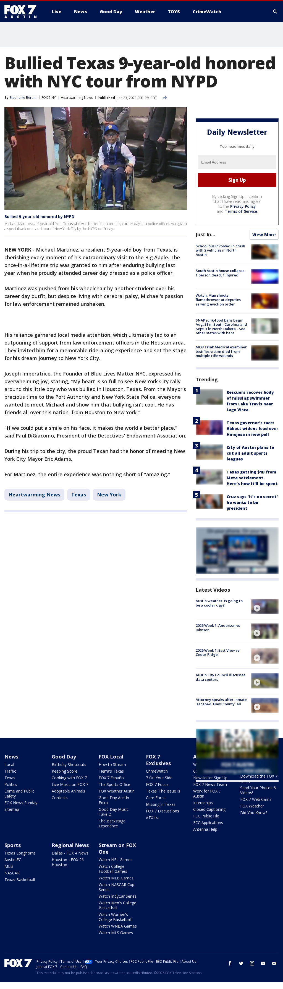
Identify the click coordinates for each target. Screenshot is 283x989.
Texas (78, 494)
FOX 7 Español (112, 777)
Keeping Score (64, 771)
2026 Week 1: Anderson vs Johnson (218, 627)
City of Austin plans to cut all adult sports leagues (250, 453)
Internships (203, 802)
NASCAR (12, 873)
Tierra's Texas (111, 771)
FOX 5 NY (48, 97)
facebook (230, 963)
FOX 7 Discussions (162, 811)
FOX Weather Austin (117, 791)
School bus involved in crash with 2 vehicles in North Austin (220, 250)
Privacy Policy (243, 206)
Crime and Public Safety (19, 793)
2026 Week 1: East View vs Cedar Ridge (217, 652)
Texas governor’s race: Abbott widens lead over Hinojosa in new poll (252, 428)
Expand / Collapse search (275, 11)
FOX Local (111, 756)
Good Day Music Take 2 (114, 812)
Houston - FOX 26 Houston (68, 862)
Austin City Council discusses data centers (220, 677)
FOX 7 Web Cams (255, 799)
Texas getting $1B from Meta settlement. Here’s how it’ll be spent (252, 477)
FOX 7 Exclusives (158, 760)
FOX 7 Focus (157, 784)
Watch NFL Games (115, 859)
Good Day (64, 756)
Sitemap (11, 809)
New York (109, 494)
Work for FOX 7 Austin (207, 793)
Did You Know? (253, 812)
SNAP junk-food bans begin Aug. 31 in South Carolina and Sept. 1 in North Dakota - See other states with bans (221, 327)
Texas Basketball (19, 879)
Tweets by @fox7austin (220, 789)
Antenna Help (205, 829)
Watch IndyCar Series (118, 896)
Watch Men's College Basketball (117, 905)
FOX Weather (252, 806)
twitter (241, 963)
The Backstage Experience (112, 823)
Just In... (205, 234)
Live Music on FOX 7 (70, 784)
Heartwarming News (77, 97)
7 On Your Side (159, 777)
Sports (12, 845)
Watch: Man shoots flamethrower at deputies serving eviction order (218, 299)
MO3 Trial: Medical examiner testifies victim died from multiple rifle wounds (221, 351)
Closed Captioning (209, 809)
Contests (60, 797)
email (274, 963)
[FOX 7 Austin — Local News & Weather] (22, 11)
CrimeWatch (157, 771)
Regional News (70, 845)
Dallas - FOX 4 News (70, 853)
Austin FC (12, 859)
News (11, 756)
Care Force (156, 797)
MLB (8, 866)
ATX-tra (152, 817)
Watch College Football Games (113, 869)
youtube (263, 963)
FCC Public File (206, 816)
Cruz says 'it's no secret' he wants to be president (252, 502)
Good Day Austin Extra (114, 800)
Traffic (10, 771)
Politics (10, 784)
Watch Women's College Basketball (115, 917)
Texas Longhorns (20, 853)
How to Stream (112, 764)
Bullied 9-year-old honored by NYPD (39, 216)
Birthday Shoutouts (69, 764)
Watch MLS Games (116, 932)
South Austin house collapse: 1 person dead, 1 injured (220, 273)
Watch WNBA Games (118, 926)
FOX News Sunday (20, 802)
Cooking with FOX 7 (69, 777)
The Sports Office (114, 784)
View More (264, 235)
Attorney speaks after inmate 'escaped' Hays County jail (221, 701)
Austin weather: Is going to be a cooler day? (219, 603)
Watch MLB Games (116, 878)
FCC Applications (208, 822)
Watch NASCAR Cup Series (116, 887)
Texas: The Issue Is (163, 791)
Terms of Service (241, 211)
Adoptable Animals (68, 791)
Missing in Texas (160, 804)
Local (9, 764)
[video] (265, 606)
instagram (252, 963)
